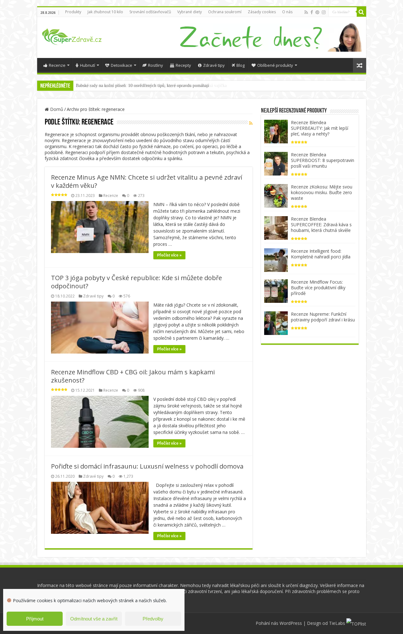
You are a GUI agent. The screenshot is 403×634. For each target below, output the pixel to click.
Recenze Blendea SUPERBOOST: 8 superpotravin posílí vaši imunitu (322, 160)
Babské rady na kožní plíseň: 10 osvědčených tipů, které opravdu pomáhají (142, 85)
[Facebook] (312, 12)
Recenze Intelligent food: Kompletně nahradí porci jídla (320, 254)
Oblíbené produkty (275, 65)
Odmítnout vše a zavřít (93, 618)
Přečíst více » (169, 255)
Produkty (73, 11)
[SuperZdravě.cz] (72, 35)
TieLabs (337, 623)
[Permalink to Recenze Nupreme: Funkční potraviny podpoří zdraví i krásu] (276, 323)
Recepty (183, 65)
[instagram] (323, 12)
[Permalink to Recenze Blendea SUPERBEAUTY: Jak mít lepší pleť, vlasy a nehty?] (276, 131)
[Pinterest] (317, 12)
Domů (56, 109)
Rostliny (155, 65)
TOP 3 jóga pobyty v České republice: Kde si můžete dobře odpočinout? (136, 282)
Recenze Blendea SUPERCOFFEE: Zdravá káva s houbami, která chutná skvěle (321, 224)
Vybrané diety (189, 11)
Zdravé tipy (214, 65)
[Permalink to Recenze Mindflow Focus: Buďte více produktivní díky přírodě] (276, 290)
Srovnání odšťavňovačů (150, 11)
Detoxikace (121, 65)
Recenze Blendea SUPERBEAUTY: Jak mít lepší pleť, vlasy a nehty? (319, 128)
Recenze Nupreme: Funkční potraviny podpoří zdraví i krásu (323, 317)
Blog (240, 65)
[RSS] (251, 123)
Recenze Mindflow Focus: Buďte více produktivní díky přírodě (318, 287)
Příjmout (34, 618)
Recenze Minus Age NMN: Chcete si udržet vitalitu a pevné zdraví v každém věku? (146, 181)
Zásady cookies (262, 11)
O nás (287, 11)
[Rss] (306, 12)
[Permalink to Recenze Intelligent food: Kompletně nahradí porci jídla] (276, 259)
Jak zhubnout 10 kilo (105, 11)
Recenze (57, 65)
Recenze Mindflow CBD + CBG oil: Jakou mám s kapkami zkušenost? (133, 376)
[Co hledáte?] (361, 12)
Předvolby (153, 618)
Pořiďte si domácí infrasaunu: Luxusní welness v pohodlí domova (147, 466)
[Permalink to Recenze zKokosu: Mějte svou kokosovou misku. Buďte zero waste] (276, 195)
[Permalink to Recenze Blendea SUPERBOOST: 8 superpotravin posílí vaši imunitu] (276, 163)
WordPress (291, 623)
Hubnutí (87, 65)
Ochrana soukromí (224, 11)
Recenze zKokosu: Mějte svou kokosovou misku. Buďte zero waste (321, 192)
